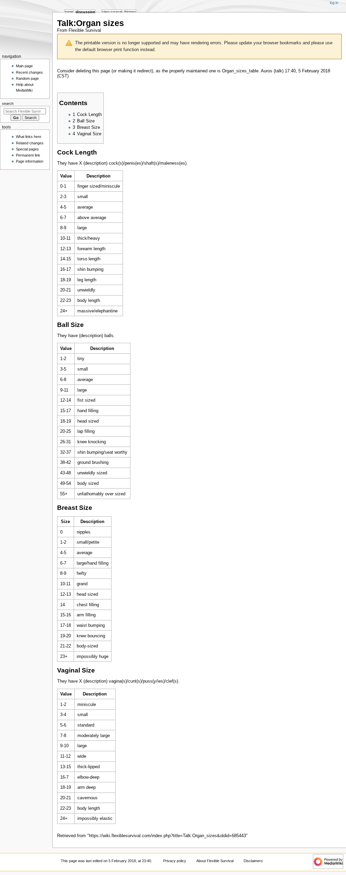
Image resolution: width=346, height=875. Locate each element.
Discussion (85, 12)
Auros (266, 71)
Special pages (27, 149)
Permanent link (28, 155)
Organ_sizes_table (240, 71)
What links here (28, 137)
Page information (29, 161)
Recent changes (29, 72)
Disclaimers (253, 861)
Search (8, 103)
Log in (334, 3)
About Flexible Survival (214, 861)
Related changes (30, 143)
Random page (27, 78)
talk (278, 71)
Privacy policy (174, 861)
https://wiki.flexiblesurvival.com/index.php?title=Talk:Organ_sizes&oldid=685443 (167, 835)
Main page (24, 66)
